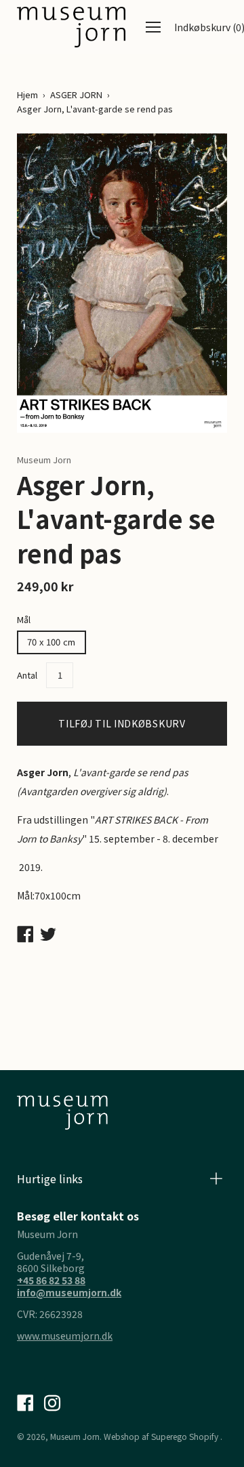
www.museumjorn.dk (65, 1335)
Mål (23, 619)
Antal (27, 674)
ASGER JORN (76, 94)
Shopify (203, 1436)
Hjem (27, 94)
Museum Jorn (75, 1436)
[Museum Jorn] (71, 27)
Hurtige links (50, 1178)
